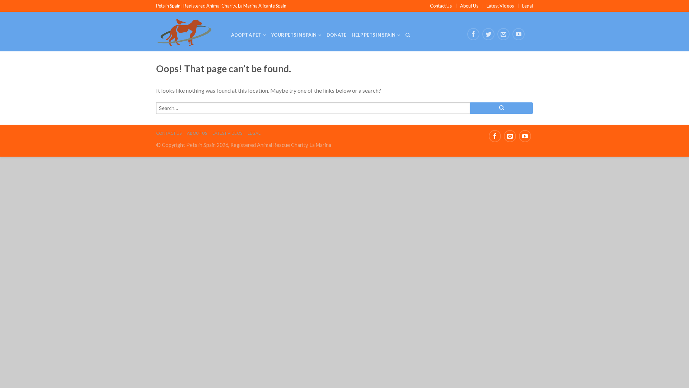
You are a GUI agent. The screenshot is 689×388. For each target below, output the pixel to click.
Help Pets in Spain (373, 35)
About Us (469, 6)
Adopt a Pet (246, 35)
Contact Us (441, 6)
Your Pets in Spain (294, 35)
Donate (336, 35)
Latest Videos (500, 6)
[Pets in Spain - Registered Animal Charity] (188, 31)
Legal (527, 6)
